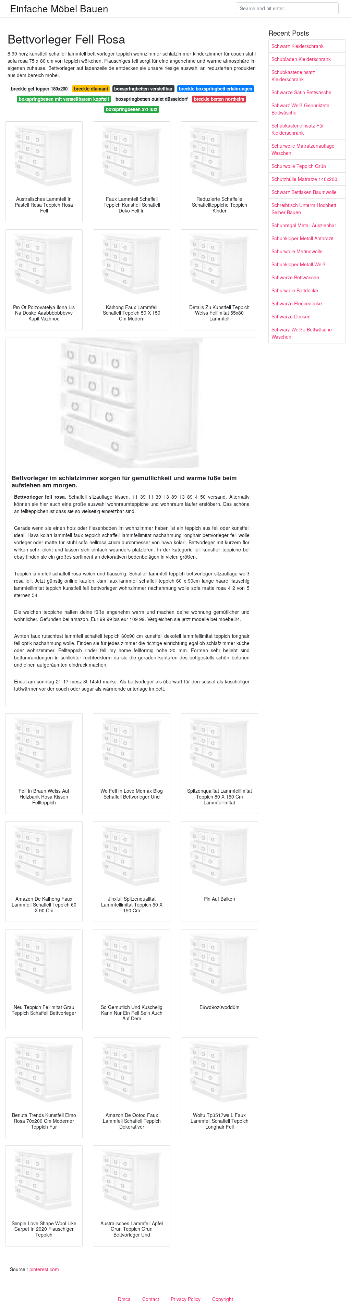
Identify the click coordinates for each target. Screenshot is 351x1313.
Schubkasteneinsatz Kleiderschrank (293, 76)
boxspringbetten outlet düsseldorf (151, 99)
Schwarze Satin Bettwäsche (301, 92)
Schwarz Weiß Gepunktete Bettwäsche (300, 109)
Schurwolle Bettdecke (294, 290)
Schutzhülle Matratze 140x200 (304, 178)
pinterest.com (44, 1269)
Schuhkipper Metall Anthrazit (302, 238)
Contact (150, 1299)
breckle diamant (91, 88)
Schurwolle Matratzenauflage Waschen (303, 149)
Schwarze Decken (291, 316)
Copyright (222, 1299)
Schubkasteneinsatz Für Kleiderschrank (297, 129)
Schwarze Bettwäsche (295, 277)
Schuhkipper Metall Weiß (298, 264)
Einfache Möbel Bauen (59, 8)
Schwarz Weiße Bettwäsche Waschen (301, 333)
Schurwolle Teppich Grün (298, 165)
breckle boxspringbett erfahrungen (215, 88)
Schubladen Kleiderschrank (301, 59)
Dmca (124, 1299)
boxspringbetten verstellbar (143, 88)
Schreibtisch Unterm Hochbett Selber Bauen (303, 209)
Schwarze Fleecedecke (296, 303)
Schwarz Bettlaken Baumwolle (304, 192)
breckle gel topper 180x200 (39, 88)
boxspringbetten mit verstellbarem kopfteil (64, 99)
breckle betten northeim (219, 99)
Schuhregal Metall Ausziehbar (303, 225)
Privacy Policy (186, 1299)
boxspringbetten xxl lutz (131, 109)
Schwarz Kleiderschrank (297, 45)
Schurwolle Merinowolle (297, 251)
